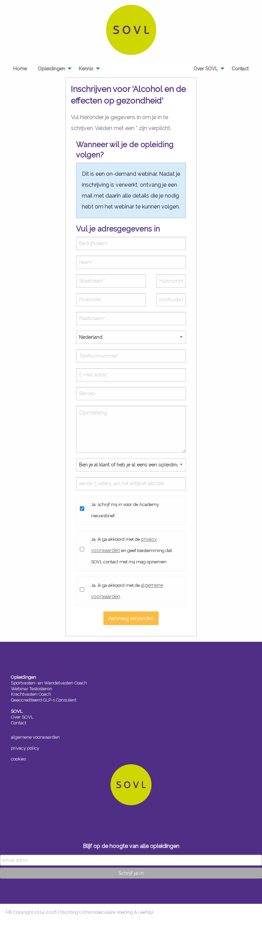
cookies (18, 759)
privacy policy (25, 748)
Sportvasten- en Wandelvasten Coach (49, 682)
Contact (18, 722)
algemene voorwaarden (35, 737)
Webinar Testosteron (31, 688)
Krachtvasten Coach (31, 694)
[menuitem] (20, 68)
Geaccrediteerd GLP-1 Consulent (43, 700)
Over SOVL (22, 717)
